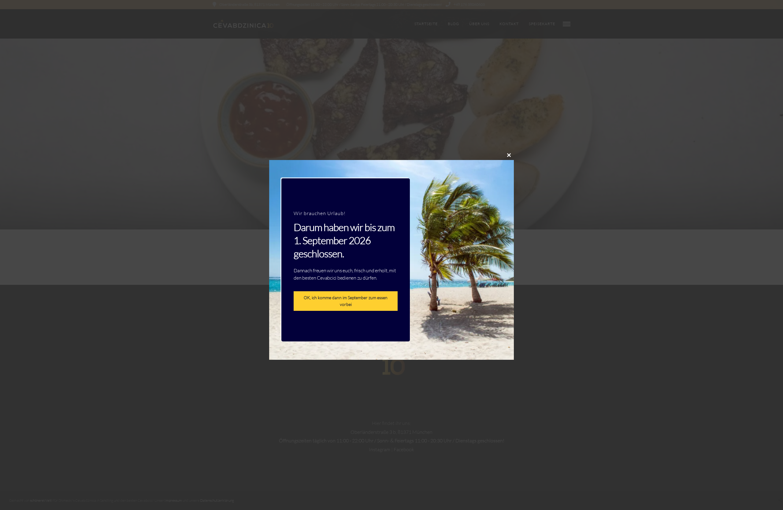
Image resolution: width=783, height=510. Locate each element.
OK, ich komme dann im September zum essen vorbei (346, 301)
